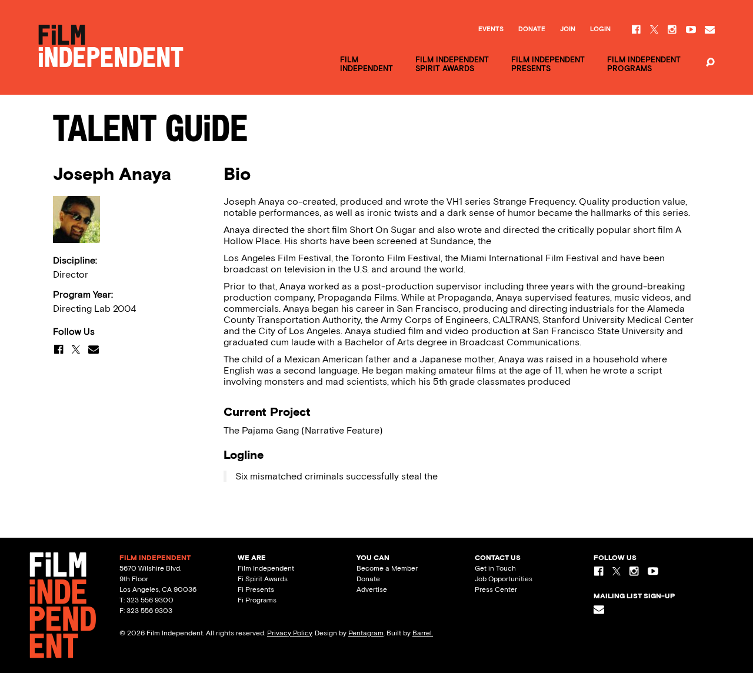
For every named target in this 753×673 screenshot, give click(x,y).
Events (491, 29)
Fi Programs (257, 600)
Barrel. (422, 633)
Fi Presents (256, 589)
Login (600, 29)
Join (567, 29)
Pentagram (366, 633)
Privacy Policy (289, 633)
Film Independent (266, 568)
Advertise (371, 589)
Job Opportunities (503, 579)
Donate (531, 29)
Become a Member (387, 568)
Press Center (496, 589)
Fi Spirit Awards (263, 579)
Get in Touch (495, 568)
